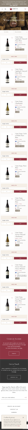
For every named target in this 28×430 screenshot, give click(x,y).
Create (14, 353)
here (19, 425)
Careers (14, 412)
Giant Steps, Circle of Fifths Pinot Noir (21, 135)
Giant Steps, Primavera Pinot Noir (20, 200)
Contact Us (14, 377)
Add (20, 62)
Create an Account (13, 406)
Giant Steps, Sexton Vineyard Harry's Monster (20, 267)
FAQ (21, 348)
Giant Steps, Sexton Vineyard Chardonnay (20, 234)
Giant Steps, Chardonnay (19, 102)
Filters (6, 32)
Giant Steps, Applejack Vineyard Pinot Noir (21, 39)
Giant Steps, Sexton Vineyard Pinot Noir (20, 299)
